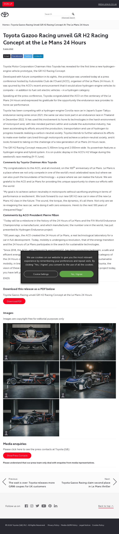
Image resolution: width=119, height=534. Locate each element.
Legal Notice (84, 525)
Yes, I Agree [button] (76, 273)
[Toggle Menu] (115, 14)
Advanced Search (68, 17)
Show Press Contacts (17, 455)
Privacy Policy (53, 525)
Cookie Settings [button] (41, 273)
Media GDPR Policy (69, 525)
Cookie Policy (98, 525)
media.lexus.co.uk (107, 4)
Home (5, 24)
